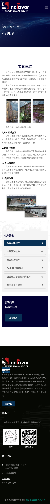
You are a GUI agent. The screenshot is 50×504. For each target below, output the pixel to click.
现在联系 (13, 318)
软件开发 (14, 27)
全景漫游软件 (13, 251)
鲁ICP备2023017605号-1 (35, 500)
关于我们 (8, 404)
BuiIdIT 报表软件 (15, 268)
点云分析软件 (13, 259)
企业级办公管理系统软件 (19, 276)
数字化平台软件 (14, 285)
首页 (4, 27)
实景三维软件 (13, 243)
